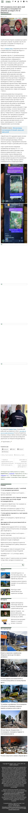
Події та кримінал (9, 455)
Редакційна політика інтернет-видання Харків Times (14, 807)
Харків (22, 455)
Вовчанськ (18, 455)
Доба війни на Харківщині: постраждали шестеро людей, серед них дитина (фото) (21, 463)
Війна (3, 455)
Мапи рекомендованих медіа (17, 809)
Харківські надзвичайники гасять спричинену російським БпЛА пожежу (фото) (7, 462)
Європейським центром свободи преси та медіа (14, 794)
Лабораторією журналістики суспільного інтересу (14, 792)
